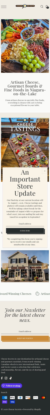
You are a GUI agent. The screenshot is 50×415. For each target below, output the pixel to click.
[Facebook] (2, 378)
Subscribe (25, 230)
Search (4, 392)
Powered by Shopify (32, 409)
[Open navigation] (4, 6)
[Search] (41, 6)
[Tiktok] (11, 378)
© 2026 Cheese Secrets (11, 409)
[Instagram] (6, 378)
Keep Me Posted (25, 338)
